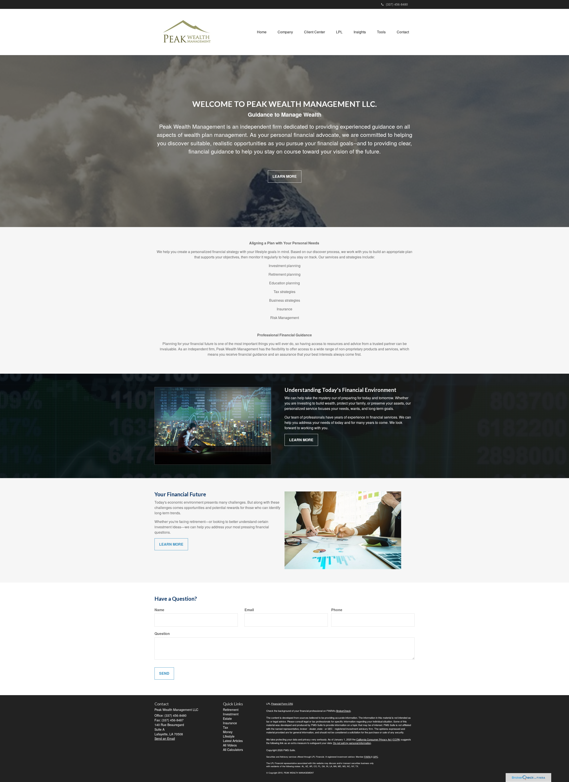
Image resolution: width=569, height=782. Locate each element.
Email (249, 609)
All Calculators (233, 749)
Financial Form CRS (282, 703)
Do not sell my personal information (352, 743)
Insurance (230, 723)
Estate (227, 718)
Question (162, 633)
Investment (230, 714)
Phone (336, 609)
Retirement (230, 709)
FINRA (367, 756)
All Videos (230, 745)
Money (227, 732)
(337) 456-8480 (397, 4)
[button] (285, 32)
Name (159, 609)
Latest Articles (233, 740)
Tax (225, 727)
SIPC (375, 756)
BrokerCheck (343, 710)
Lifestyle (228, 736)
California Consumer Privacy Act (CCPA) (378, 739)
